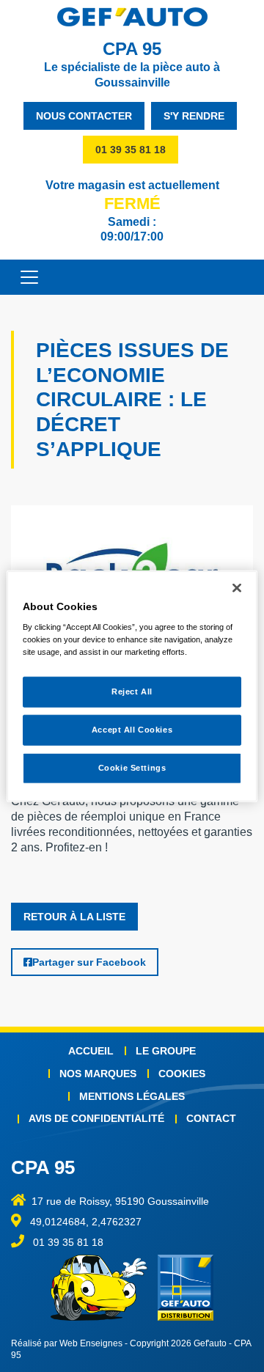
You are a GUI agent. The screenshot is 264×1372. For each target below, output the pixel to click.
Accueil (91, 1051)
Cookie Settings (132, 767)
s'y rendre (194, 116)
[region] (132, 686)
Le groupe (166, 1051)
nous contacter (84, 116)
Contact (211, 1118)
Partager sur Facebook (89, 962)
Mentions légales (132, 1096)
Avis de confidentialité (96, 1118)
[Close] (237, 587)
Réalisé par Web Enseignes (66, 1343)
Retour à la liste (74, 916)
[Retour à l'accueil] (132, 16)
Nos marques (97, 1073)
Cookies (181, 1073)
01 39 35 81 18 (130, 149)
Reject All (132, 691)
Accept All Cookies (132, 729)
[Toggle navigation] (22, 277)
